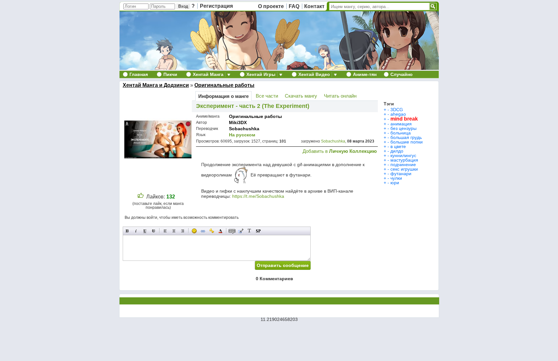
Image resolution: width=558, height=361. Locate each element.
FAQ (294, 6)
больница (400, 132)
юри (394, 182)
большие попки (406, 141)
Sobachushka (244, 128)
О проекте (271, 6)
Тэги (389, 103)
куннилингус (403, 155)
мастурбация (404, 160)
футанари (400, 173)
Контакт (314, 6)
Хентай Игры (260, 74)
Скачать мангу (301, 96)
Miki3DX (238, 122)
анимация (401, 123)
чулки (396, 178)
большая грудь (406, 137)
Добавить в (340, 151)
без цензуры (403, 128)
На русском (242, 134)
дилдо (396, 151)
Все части (267, 96)
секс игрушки (404, 169)
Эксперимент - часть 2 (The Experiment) (252, 106)
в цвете (398, 146)
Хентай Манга (208, 74)
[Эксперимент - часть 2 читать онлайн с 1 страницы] (158, 184)
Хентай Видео (314, 74)
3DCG (396, 109)
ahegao (398, 114)
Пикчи (170, 74)
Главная (138, 74)
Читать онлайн (340, 96)
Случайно (401, 74)
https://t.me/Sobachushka (258, 196)
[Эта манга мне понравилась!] (141, 196)
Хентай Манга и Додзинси (156, 85)
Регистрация (216, 6)
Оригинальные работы (224, 85)
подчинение (403, 164)
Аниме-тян (365, 74)
